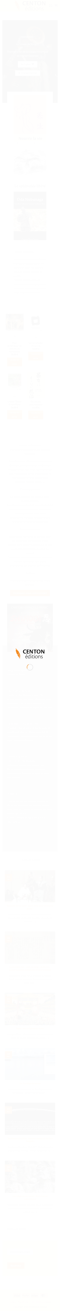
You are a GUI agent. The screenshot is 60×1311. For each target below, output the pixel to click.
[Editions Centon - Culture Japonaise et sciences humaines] (30, 653)
